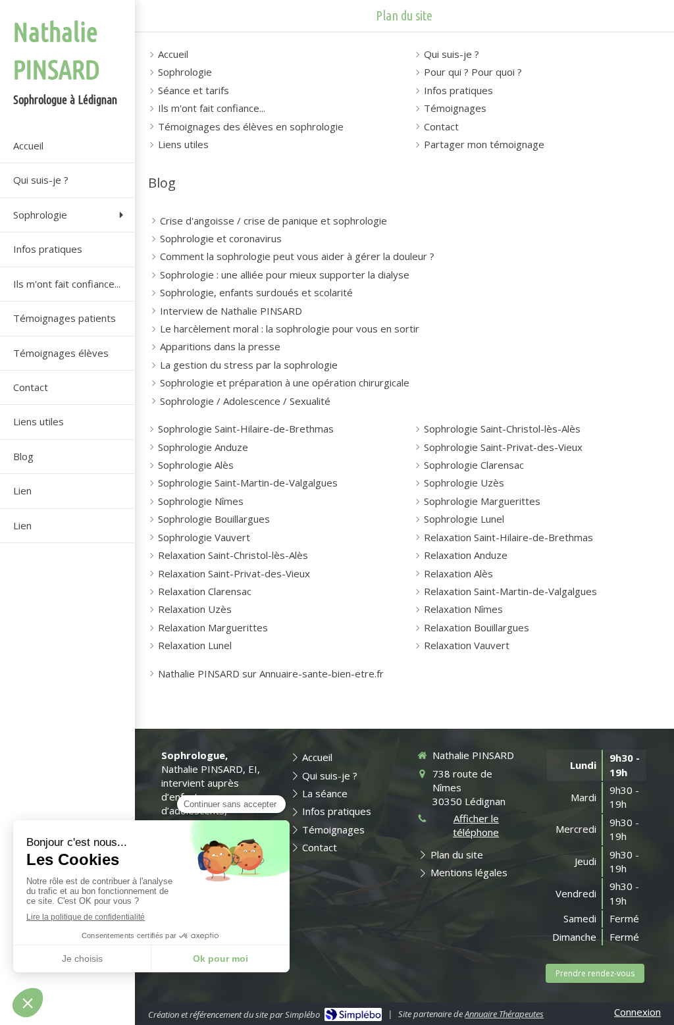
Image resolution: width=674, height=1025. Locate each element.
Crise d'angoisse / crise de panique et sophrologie (273, 220)
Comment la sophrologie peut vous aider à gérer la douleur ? (297, 256)
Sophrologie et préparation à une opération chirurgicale (284, 382)
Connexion (637, 1011)
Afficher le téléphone (476, 825)
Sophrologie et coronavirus (221, 238)
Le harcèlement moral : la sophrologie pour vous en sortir (289, 328)
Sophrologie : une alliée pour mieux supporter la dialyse (284, 274)
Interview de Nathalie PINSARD (231, 310)
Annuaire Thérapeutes (504, 1014)
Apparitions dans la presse (220, 346)
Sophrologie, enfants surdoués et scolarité (256, 292)
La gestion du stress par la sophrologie (249, 364)
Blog (162, 183)
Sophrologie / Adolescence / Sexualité (245, 400)
